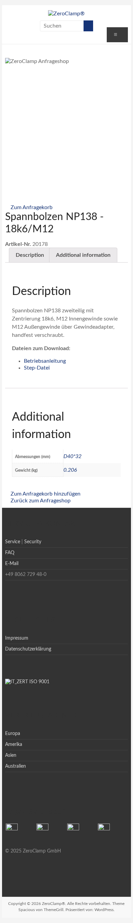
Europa (12, 733)
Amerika (13, 744)
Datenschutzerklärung (28, 649)
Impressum (16, 638)
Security (32, 541)
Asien (10, 755)
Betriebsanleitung (45, 361)
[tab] (30, 255)
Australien (15, 766)
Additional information (83, 255)
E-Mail (11, 563)
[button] (29, 207)
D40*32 (72, 456)
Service (12, 541)
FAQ (9, 552)
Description (30, 255)
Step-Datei (37, 368)
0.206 (70, 470)
